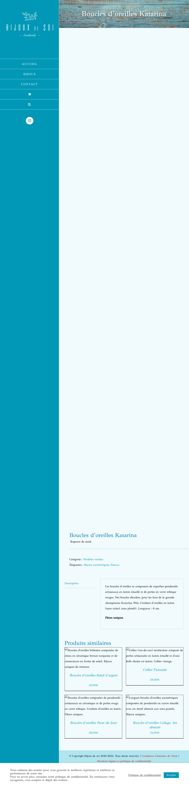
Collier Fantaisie (155, 670)
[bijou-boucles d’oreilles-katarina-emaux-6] (124, 281)
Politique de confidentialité (144, 775)
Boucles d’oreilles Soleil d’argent (93, 675)
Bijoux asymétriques (96, 564)
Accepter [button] (171, 775)
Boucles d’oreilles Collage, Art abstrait (155, 725)
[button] (29, 104)
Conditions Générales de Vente (160, 756)
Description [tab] (71, 583)
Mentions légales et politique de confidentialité (124, 761)
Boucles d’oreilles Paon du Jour (93, 723)
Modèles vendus (93, 559)
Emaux (115, 564)
